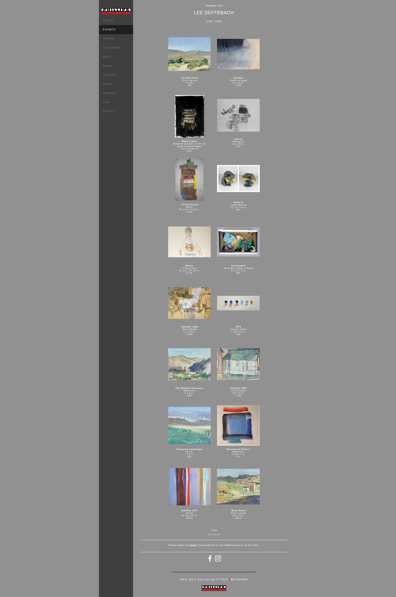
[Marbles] (238, 304)
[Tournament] (238, 243)
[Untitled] (238, 55)
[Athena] (238, 116)
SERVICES (109, 75)
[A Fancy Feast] (189, 180)
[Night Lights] (189, 117)
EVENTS (108, 84)
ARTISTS (108, 20)
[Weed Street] (238, 487)
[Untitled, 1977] (189, 487)
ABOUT (107, 56)
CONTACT (109, 111)
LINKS (106, 102)
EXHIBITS (109, 29)
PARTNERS (109, 93)
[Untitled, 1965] (189, 304)
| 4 (218, 535)
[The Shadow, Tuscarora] (189, 365)
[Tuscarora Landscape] (189, 426)
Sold (220, 6)
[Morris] (189, 243)
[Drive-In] (238, 179)
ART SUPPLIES (112, 47)
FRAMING (109, 38)
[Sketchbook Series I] (238, 426)
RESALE (108, 66)
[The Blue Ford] (189, 55)
